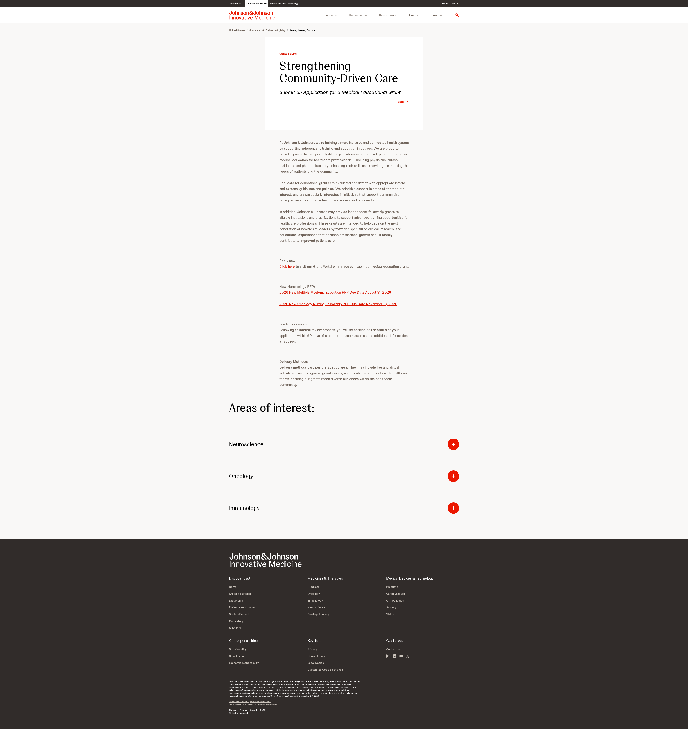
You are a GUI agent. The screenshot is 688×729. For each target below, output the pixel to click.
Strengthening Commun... (304, 30)
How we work (256, 30)
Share (401, 101)
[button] (344, 444)
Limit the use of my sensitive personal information (253, 704)
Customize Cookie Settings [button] (325, 670)
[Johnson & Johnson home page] (252, 15)
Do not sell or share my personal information (250, 701)
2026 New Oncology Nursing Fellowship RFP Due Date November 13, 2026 (338, 304)
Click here (287, 266)
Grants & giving (276, 30)
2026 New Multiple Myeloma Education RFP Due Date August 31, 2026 (335, 292)
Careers (413, 15)
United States (237, 30)
